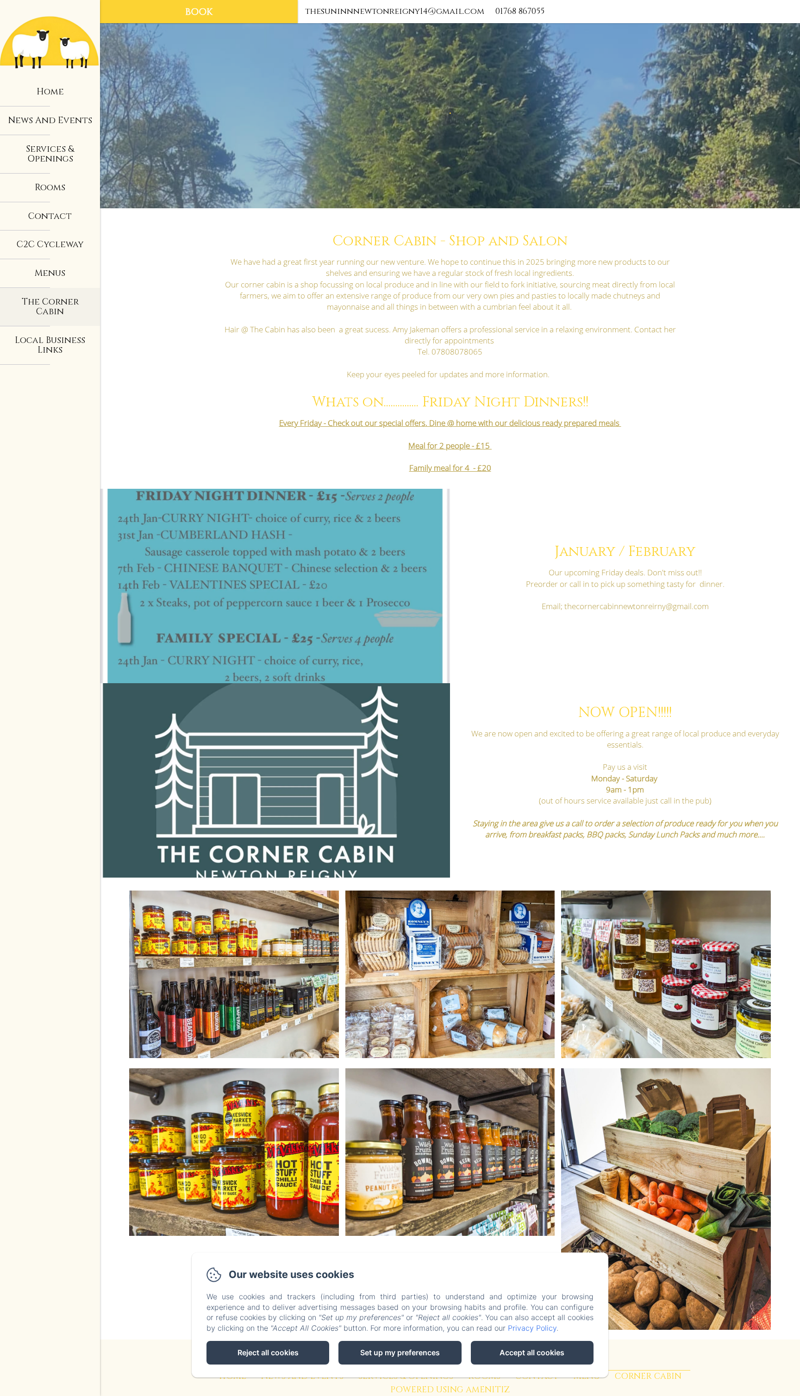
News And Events (50, 120)
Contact (50, 216)
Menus (50, 273)
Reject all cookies (268, 1352)
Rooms (50, 187)
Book (198, 12)
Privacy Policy (532, 1328)
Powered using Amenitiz (450, 1390)
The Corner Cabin (50, 307)
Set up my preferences (400, 1352)
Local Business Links (50, 345)
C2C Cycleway (50, 244)
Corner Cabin (648, 1376)
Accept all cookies (532, 1352)
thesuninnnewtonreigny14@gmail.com (394, 11)
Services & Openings (50, 154)
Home (50, 92)
